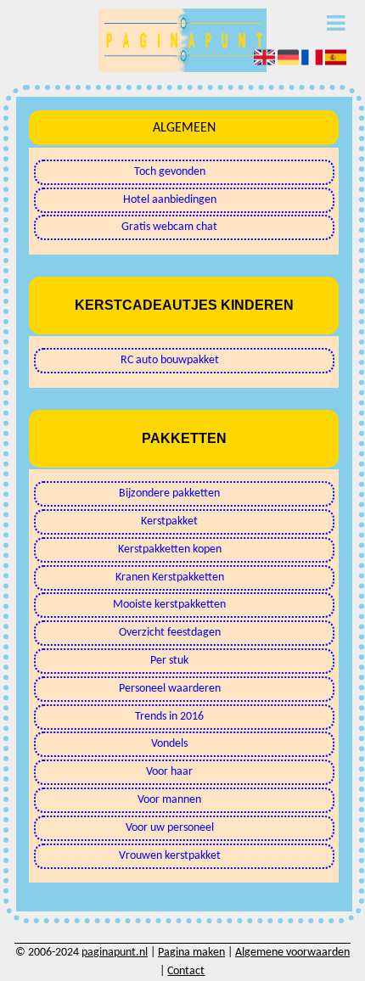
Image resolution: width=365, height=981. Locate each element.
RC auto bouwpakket (170, 360)
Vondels (169, 743)
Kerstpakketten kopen (170, 549)
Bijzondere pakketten (169, 493)
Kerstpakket (169, 521)
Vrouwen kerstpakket (170, 855)
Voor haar (169, 771)
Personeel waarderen (170, 688)
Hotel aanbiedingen (169, 199)
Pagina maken (191, 952)
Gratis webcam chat (169, 227)
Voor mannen (169, 799)
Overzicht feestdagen (170, 632)
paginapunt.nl (114, 952)
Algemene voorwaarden (292, 952)
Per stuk (169, 660)
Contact (186, 971)
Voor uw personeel (170, 827)
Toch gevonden (169, 171)
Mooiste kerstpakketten (169, 604)
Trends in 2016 (169, 716)
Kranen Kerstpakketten (169, 577)
